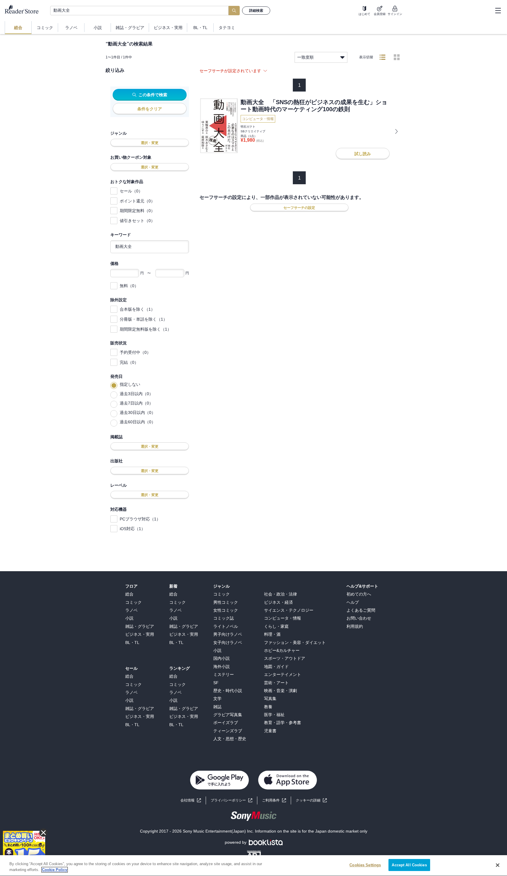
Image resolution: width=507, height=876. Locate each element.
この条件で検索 (152, 94)
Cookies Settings (365, 865)
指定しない (130, 384)
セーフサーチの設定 (299, 208)
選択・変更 (149, 143)
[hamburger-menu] (498, 10)
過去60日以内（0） (138, 422)
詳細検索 (256, 11)
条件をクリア (149, 108)
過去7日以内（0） (136, 403)
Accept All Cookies (409, 865)
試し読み (362, 153)
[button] (311, 800)
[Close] (497, 865)
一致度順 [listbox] (305, 57)
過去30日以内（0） (138, 412)
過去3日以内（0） (136, 393)
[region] (253, 865)
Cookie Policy (54, 869)
